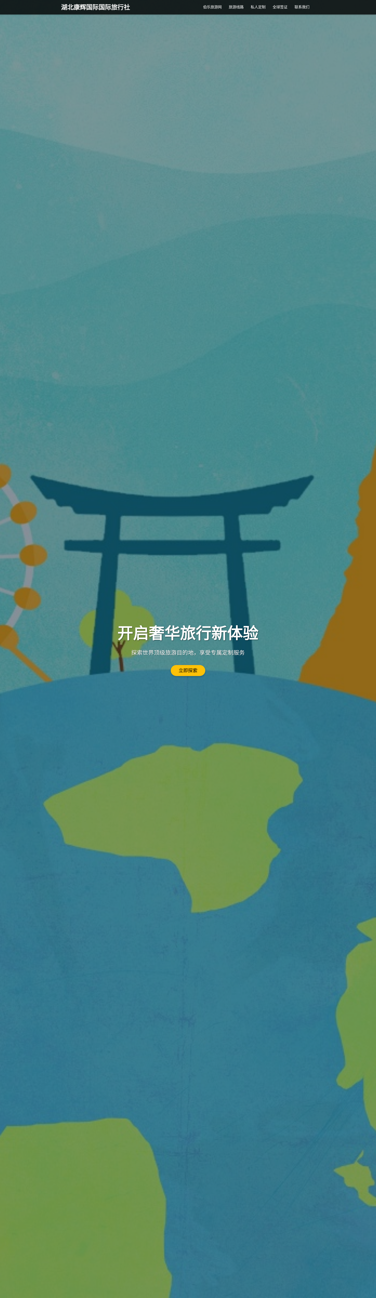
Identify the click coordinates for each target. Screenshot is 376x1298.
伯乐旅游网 (212, 7)
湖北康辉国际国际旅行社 (95, 7)
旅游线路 (236, 7)
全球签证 (280, 7)
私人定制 (258, 7)
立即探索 (188, 670)
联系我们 (302, 7)
